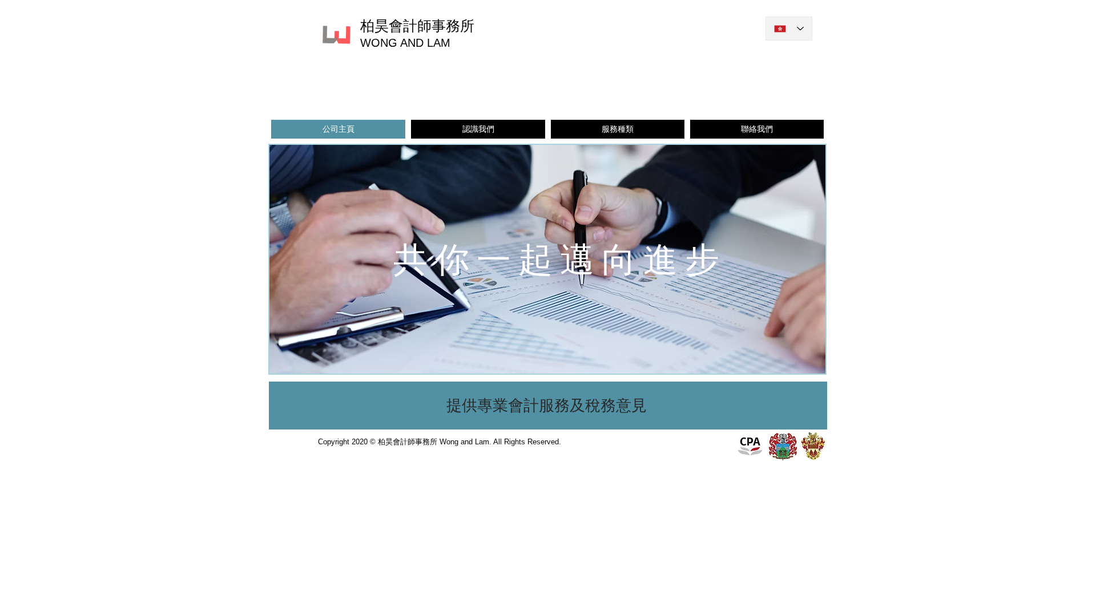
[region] (548, 406)
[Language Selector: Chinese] (788, 28)
